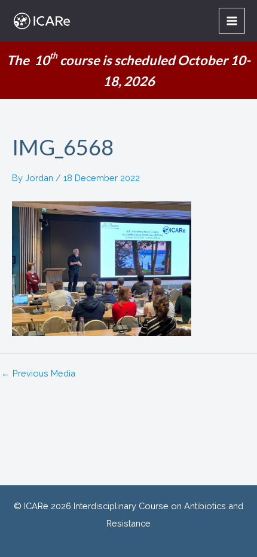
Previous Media (38, 373)
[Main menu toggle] (232, 21)
